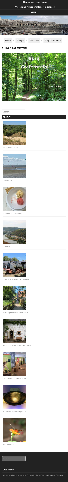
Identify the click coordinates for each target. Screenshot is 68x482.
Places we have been (34, 2)
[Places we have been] (34, 34)
